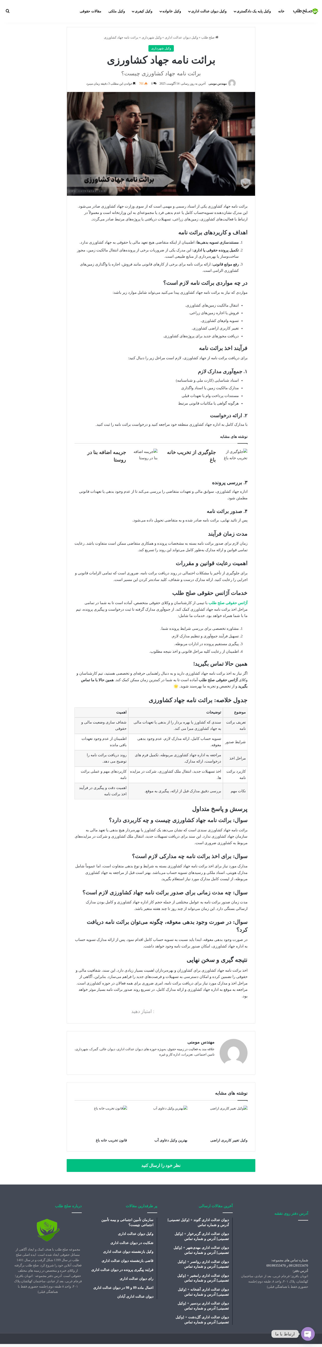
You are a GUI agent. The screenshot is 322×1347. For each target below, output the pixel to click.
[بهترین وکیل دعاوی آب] (161, 1120)
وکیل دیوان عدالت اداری (209, 11)
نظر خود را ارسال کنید (161, 1165)
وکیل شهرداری (152, 37)
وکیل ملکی (116, 11)
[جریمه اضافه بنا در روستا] (143, 458)
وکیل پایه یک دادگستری (254, 11)
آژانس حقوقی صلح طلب (228, 603)
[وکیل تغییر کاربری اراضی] (221, 1120)
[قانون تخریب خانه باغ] (100, 1120)
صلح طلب (208, 37)
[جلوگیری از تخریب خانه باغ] (233, 458)
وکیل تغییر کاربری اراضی (229, 1140)
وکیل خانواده (172, 11)
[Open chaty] (308, 1334)
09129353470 (298, 1265)
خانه (281, 11)
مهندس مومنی (218, 83)
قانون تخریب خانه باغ (111, 1140)
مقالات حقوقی (90, 11)
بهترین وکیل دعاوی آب (170, 1140)
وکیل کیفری (143, 11)
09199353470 (276, 1265)
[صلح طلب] (305, 11)
